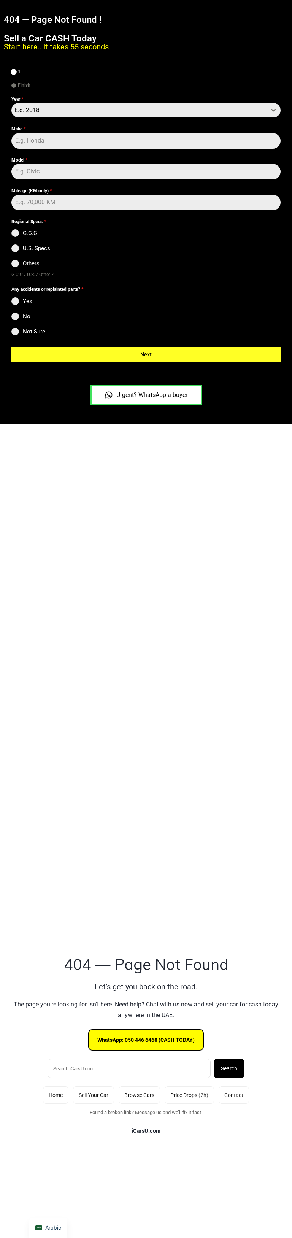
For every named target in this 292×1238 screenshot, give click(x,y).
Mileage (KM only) (31, 191)
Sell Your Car (93, 1095)
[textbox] (138, 110)
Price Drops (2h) (189, 1095)
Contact (233, 1095)
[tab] (16, 72)
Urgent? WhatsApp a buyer (151, 394)
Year (17, 99)
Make (18, 129)
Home (56, 1095)
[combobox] (146, 110)
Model (19, 160)
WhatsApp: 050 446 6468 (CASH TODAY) (146, 1040)
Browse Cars (139, 1095)
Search (229, 1068)
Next (146, 354)
